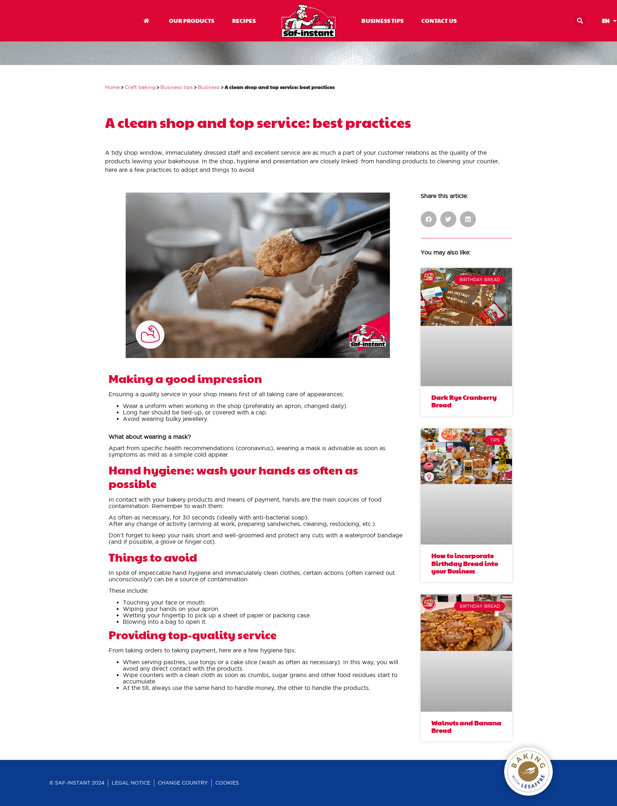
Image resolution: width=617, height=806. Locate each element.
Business (209, 87)
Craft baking (140, 87)
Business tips (176, 87)
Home (112, 87)
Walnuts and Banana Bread (466, 726)
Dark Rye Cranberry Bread (464, 401)
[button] (580, 20)
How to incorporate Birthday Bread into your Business (464, 563)
